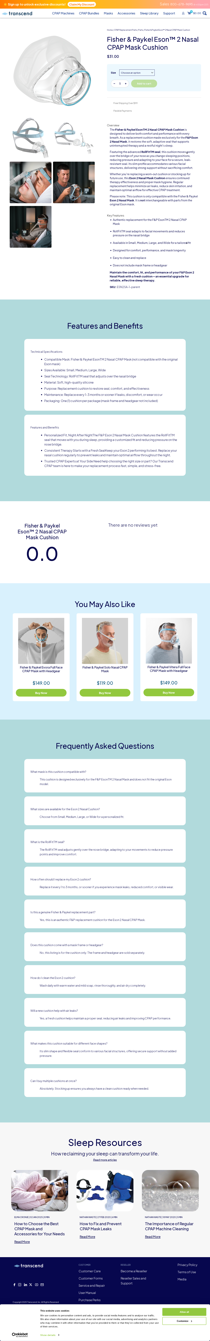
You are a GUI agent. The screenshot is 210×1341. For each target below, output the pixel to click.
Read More (22, 1241)
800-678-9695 (181, 4)
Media (182, 1279)
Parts (140, 30)
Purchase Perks (90, 1300)
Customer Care (90, 1271)
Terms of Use (187, 1272)
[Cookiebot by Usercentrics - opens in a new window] (19, 1335)
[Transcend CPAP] (17, 13)
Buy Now (41, 693)
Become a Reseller (134, 1271)
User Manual (87, 1293)
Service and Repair (92, 1285)
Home (110, 30)
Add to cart (144, 83)
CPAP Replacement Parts (125, 30)
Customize (182, 1321)
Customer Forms (91, 1278)
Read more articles (105, 1160)
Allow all (184, 1312)
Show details (47, 1334)
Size (113, 72)
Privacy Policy (187, 1265)
